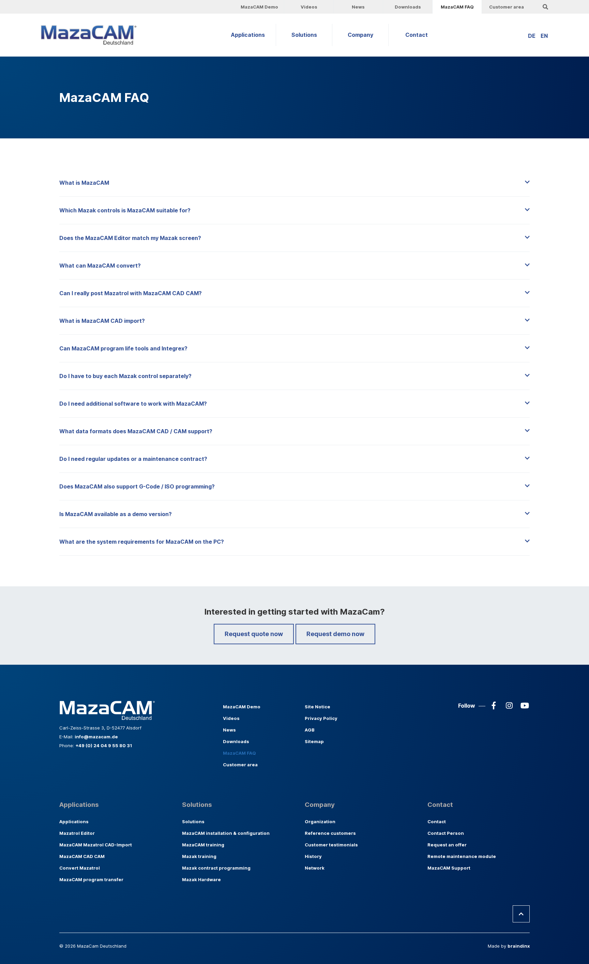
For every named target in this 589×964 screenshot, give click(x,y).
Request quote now (254, 633)
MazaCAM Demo (259, 7)
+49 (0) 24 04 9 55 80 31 (103, 745)
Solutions (304, 34)
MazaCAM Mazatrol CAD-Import (95, 844)
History (313, 856)
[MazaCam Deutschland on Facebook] (494, 706)
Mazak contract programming (216, 868)
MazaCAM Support (448, 868)
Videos (309, 7)
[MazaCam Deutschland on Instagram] (509, 706)
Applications (248, 34)
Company (360, 34)
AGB (310, 730)
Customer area (506, 7)
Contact (416, 34)
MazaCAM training (203, 844)
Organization (320, 821)
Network (314, 868)
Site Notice (317, 706)
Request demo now (335, 633)
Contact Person (445, 833)
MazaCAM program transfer (91, 879)
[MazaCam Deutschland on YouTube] (524, 706)
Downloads (408, 7)
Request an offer (447, 844)
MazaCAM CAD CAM (82, 856)
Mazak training (199, 856)
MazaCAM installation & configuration (226, 833)
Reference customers (330, 833)
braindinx (519, 946)
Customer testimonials (331, 844)
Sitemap (314, 741)
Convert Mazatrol (79, 868)
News (358, 7)
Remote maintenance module (461, 856)
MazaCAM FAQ (457, 7)
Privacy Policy (321, 718)
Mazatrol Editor (77, 833)
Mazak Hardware (201, 879)
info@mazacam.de (96, 736)
